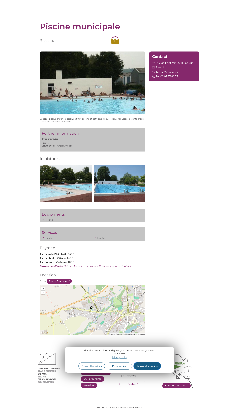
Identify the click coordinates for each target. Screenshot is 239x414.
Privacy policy (119, 357)
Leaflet (113, 334)
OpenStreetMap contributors (134, 334)
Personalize (119, 365)
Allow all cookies (147, 365)
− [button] (43, 292)
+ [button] (43, 288)
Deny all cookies (92, 365)
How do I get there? (176, 385)
